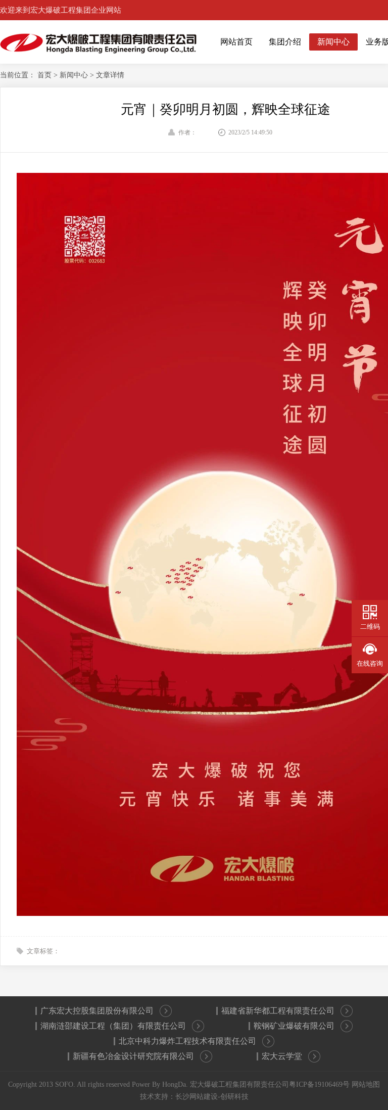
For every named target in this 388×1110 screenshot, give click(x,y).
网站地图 (366, 1084)
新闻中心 (333, 41)
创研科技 (234, 1096)
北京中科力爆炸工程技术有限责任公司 (187, 1041)
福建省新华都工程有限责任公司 (277, 1010)
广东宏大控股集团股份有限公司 (97, 1010)
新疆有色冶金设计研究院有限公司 (133, 1056)
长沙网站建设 (196, 1096)
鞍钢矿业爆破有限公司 (294, 1026)
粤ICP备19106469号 (319, 1084)
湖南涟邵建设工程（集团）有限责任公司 (113, 1026)
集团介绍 (285, 41)
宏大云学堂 (282, 1056)
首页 (45, 75)
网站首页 (236, 41)
